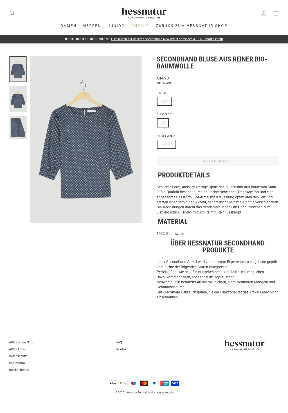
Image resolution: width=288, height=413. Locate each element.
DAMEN (68, 26)
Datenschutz (18, 356)
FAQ (119, 342)
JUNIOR (116, 26)
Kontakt (122, 349)
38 (163, 122)
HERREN (92, 26)
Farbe (163, 93)
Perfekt (166, 144)
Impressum (17, 363)
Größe (165, 114)
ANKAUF (140, 26)
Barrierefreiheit (19, 370)
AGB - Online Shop (21, 342)
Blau (164, 101)
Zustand (166, 136)
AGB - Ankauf (18, 349)
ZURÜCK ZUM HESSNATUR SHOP (191, 26)
